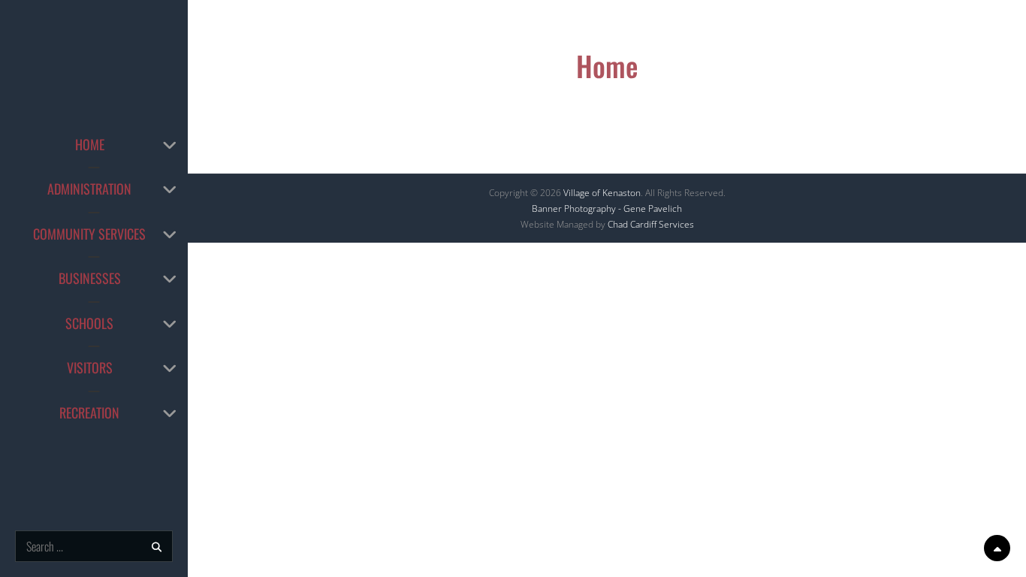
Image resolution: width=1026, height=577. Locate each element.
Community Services (89, 233)
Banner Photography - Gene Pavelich (607, 208)
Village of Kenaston (602, 192)
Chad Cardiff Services (651, 224)
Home (89, 144)
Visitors (90, 367)
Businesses (90, 278)
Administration (89, 188)
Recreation (89, 412)
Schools (89, 323)
